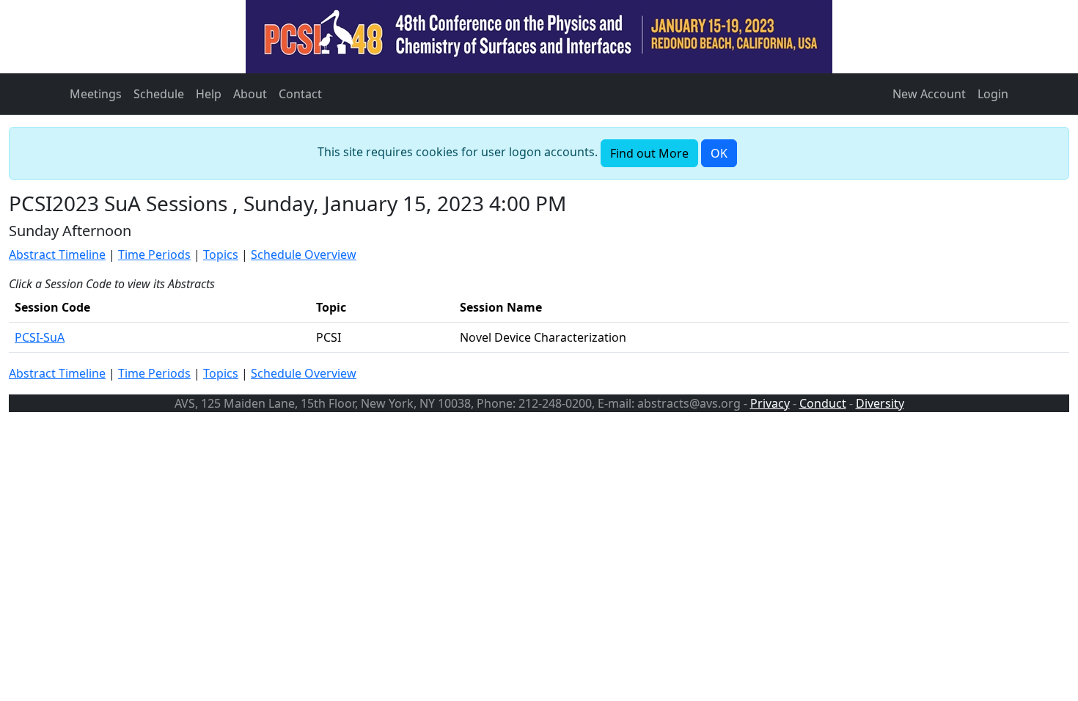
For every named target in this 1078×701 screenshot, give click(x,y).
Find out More (649, 153)
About (250, 94)
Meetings (96, 94)
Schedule (158, 94)
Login (993, 94)
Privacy (770, 403)
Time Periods (154, 254)
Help (208, 94)
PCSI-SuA (40, 337)
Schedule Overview (303, 254)
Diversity (880, 403)
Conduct (822, 403)
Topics (220, 254)
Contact (300, 94)
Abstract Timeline (57, 254)
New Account (929, 94)
